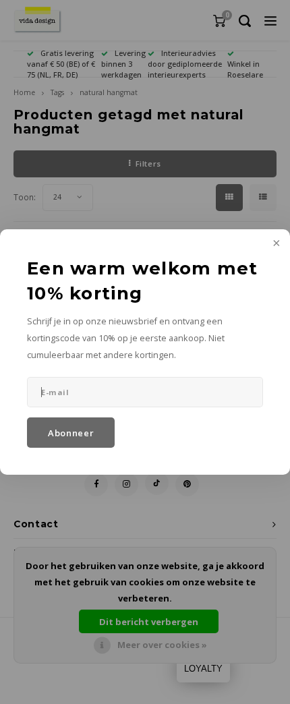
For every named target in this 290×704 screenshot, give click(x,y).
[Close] (275, 244)
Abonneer (71, 433)
